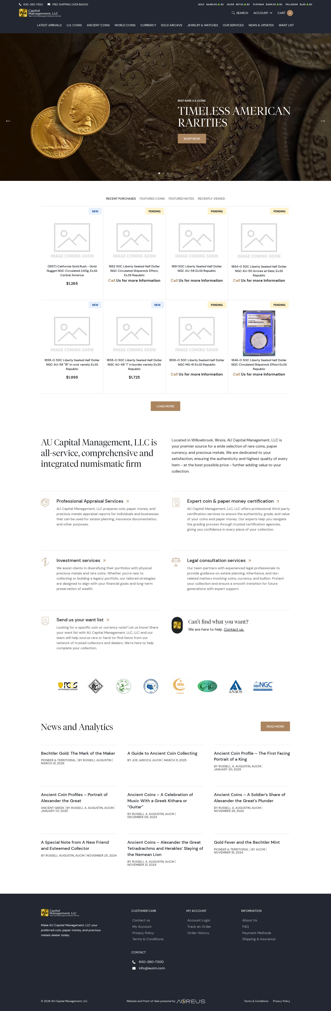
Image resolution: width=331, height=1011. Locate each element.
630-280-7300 (33, 4)
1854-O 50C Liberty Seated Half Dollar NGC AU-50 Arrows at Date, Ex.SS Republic (259, 271)
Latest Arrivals (49, 25)
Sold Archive (171, 25)
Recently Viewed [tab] (211, 198)
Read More (275, 726)
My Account (142, 926)
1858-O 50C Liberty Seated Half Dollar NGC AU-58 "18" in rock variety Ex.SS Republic (72, 364)
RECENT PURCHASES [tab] (121, 198)
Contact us (141, 920)
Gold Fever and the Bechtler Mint (247, 842)
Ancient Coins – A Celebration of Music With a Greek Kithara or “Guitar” (160, 800)
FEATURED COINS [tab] (152, 198)
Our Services (233, 25)
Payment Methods (256, 933)
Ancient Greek (52, 808)
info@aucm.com (152, 968)
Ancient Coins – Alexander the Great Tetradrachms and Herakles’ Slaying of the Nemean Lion (165, 848)
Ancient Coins (98, 25)
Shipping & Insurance (258, 939)
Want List (286, 25)
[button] (159, 173)
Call (111, 280)
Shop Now (192, 138)
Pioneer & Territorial (58, 760)
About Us (249, 920)
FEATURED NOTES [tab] (181, 198)
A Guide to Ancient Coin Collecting (162, 753)
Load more (165, 406)
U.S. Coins (74, 25)
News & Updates (261, 25)
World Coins (125, 25)
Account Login (198, 920)
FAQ (245, 926)
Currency (148, 25)
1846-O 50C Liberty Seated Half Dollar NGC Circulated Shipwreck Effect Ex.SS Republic (259, 364)
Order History (198, 933)
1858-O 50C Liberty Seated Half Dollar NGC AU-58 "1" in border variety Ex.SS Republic (134, 364)
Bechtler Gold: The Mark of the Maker (78, 753)
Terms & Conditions (148, 939)
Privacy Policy (143, 933)
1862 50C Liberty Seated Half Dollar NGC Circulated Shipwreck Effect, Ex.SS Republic (134, 270)
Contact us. (234, 629)
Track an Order (199, 926)
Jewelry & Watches (202, 25)
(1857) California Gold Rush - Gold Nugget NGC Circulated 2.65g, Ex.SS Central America (72, 270)
